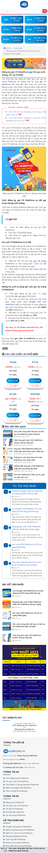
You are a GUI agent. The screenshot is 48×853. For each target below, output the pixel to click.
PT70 (35, 362)
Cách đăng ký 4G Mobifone (17, 778)
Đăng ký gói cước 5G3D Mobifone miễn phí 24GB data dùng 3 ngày (26, 603)
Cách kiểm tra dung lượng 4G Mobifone (22, 784)
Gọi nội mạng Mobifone (15, 815)
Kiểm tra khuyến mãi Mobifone (18, 788)
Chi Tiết (12, 386)
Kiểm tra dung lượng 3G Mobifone (20, 830)
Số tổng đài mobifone (15, 812)
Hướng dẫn (18, 48)
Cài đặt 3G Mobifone (14, 809)
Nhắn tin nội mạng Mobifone (17, 842)
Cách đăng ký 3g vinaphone (24, 725)
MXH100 (35, 394)
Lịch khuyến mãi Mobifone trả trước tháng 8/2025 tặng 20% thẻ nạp (27, 592)
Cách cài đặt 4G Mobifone (17, 791)
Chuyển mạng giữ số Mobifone (19, 826)
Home (8, 48)
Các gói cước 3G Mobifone (17, 805)
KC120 (12, 394)
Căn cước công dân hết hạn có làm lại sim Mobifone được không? (28, 625)
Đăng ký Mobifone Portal (16, 836)
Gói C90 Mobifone (20, 327)
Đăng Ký (12, 381)
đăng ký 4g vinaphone (24, 729)
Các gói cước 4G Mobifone (17, 781)
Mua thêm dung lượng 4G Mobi (19, 846)
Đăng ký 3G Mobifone (15, 802)
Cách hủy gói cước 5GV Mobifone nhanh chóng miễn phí (26, 636)
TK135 (12, 362)
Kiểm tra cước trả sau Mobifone (19, 833)
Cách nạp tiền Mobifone (16, 839)
